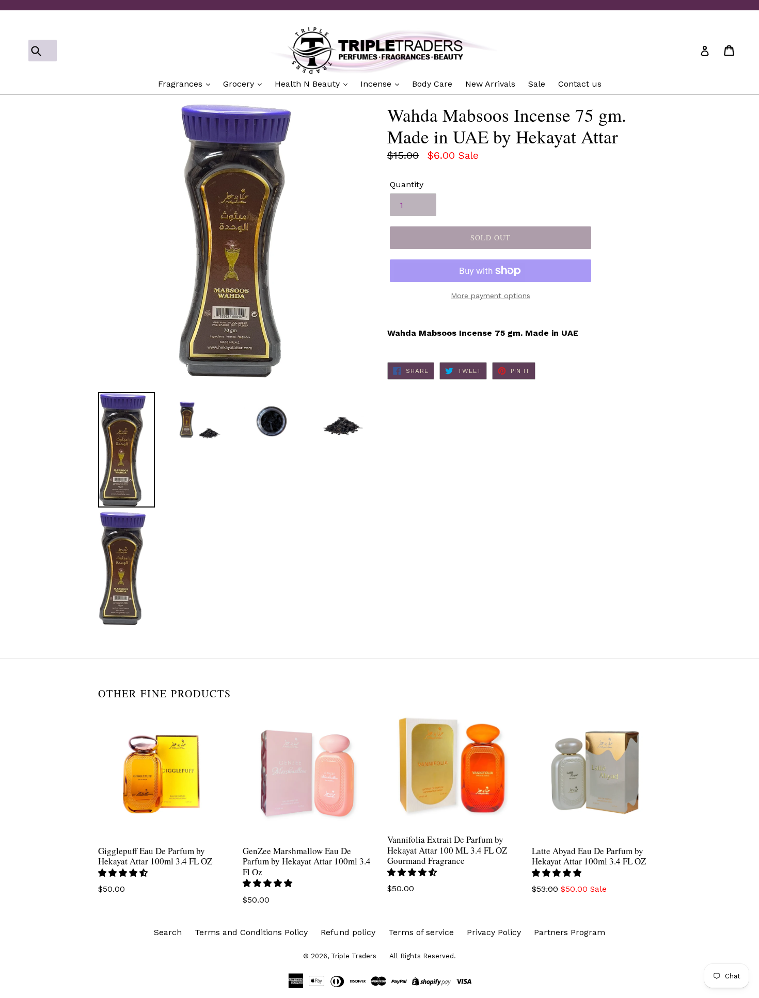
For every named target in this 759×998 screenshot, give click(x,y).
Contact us (580, 84)
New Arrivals (490, 84)
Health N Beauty (308, 84)
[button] (124, 873)
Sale (536, 84)
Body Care (432, 84)
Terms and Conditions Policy (251, 932)
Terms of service (421, 932)
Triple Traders (353, 956)
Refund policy (348, 932)
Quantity (406, 184)
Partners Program (569, 932)
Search (168, 932)
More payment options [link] (490, 295)
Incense (377, 84)
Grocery (240, 84)
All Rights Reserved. (422, 956)
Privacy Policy (494, 932)
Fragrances (181, 84)
